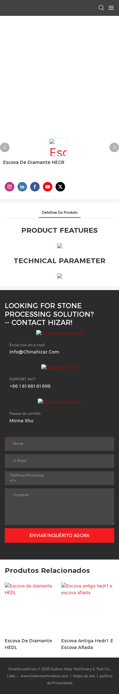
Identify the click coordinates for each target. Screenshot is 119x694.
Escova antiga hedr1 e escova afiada (87, 644)
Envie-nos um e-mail (27, 344)
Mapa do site (84, 675)
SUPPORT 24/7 (22, 379)
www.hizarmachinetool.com (44, 675)
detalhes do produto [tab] (59, 212)
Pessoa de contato (25, 413)
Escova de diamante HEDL (28, 644)
